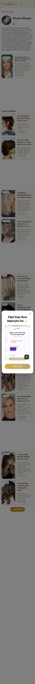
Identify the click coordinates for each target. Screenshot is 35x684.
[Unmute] (26, 357)
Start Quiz (17, 366)
